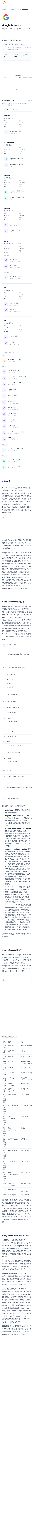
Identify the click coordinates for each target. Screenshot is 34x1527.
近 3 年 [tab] (17, 45)
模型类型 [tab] (16, 109)
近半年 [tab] (5, 45)
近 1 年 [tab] (11, 45)
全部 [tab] (22, 45)
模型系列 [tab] (7, 109)
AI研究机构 (12, 9)
